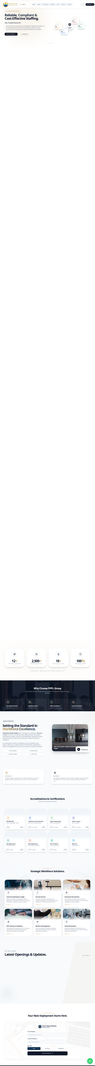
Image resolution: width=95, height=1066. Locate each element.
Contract (47, 1048)
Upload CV (25, 34)
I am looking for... (31, 1031)
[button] (82, 4)
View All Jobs (85, 955)
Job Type (29, 1045)
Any (34, 1048)
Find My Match (46, 1053)
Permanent (61, 1048)
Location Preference (32, 1038)
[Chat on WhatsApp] (90, 1061)
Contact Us (8, 903)
